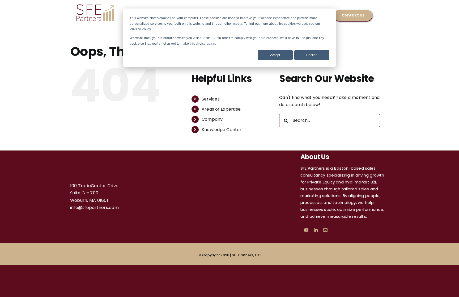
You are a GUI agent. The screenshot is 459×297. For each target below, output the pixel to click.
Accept (275, 55)
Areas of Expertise (221, 109)
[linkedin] (316, 230)
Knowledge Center (222, 130)
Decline (311, 55)
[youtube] (306, 230)
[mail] (325, 230)
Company (212, 119)
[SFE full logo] (95, 5)
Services (211, 99)
